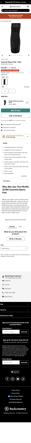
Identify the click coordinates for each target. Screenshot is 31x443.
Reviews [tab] (12, 226)
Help (1, 304)
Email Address (7, 328)
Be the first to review (7, 64)
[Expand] (27, 136)
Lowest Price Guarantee (9, 130)
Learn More (24, 176)
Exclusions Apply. (6, 346)
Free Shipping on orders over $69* (12, 124)
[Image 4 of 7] (16, 55)
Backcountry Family (6, 315)
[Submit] (2, 10)
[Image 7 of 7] (21, 55)
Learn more (4, 74)
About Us (3, 310)
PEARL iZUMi (4, 59)
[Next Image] (29, 55)
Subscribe (24, 332)
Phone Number (7, 359)
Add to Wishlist (15, 116)
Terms (15, 355)
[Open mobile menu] (2, 7)
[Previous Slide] (1, 2)
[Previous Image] (2, 55)
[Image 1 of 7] (10, 55)
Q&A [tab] (20, 226)
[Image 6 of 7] (20, 55)
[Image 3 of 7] (14, 55)
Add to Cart (15, 110)
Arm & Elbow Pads (5, 21)
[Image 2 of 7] (12, 55)
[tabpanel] (15, 245)
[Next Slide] (30, 2)
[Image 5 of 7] (18, 55)
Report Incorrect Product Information (15, 219)
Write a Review (15, 239)
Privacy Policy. (21, 355)
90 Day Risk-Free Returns (9, 127)
